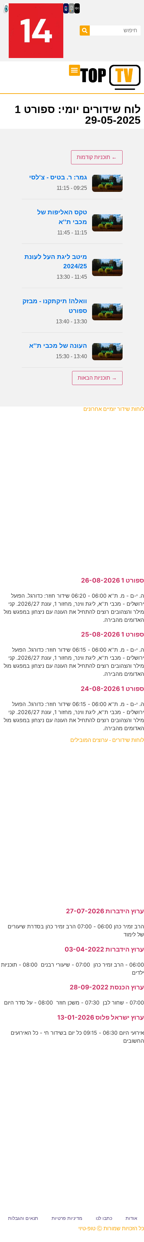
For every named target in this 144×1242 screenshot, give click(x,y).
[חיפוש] (85, 30)
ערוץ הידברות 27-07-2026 (105, 911)
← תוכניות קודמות (97, 157)
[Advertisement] (72, 491)
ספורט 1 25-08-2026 (112, 634)
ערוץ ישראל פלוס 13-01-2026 (100, 1017)
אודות (131, 1218)
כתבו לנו (104, 1218)
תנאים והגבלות (23, 1218)
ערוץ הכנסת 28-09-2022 (107, 987)
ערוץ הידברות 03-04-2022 (104, 949)
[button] (74, 70)
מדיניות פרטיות (67, 1218)
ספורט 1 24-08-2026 (112, 689)
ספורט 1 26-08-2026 (112, 580)
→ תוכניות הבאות (97, 378)
